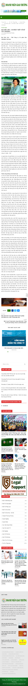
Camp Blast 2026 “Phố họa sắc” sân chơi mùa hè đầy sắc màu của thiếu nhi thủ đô (13, 433)
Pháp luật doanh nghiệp (12, 665)
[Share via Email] (18, 310)
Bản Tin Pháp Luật (14, 506)
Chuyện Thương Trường (14, 515)
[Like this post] (9, 310)
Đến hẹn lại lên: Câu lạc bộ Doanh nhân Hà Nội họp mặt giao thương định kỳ (20, 582)
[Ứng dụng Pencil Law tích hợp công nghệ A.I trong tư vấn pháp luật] (7, 442)
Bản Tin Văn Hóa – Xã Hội (14, 512)
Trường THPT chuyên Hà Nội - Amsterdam (10, 669)
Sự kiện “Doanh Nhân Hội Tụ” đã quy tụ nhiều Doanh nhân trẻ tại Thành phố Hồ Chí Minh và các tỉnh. (20, 563)
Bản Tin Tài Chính (14, 509)
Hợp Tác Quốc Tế (14, 528)
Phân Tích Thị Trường (14, 540)
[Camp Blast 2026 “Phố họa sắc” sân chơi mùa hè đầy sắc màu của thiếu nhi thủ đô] (14, 422)
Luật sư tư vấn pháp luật (16, 661)
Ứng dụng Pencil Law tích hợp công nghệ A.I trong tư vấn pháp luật (7, 449)
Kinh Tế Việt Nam (14, 537)
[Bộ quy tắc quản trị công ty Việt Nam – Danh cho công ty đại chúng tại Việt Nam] (21, 458)
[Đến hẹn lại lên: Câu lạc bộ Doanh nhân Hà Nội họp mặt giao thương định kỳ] (21, 575)
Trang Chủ (3, 22)
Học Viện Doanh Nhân (14, 525)
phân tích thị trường (6, 667)
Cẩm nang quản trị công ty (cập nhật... (14, 348)
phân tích (21, 665)
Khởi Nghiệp (14, 531)
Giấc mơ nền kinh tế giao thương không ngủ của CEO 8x (9, 624)
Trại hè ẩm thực (5, 671)
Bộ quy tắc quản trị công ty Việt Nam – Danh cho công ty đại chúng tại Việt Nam (20, 466)
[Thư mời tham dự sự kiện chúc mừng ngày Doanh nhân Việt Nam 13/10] (22, 633)
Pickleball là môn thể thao (17, 667)
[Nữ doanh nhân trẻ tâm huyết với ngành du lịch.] (7, 555)
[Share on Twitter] (15, 310)
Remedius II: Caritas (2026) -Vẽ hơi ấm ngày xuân (12, 384)
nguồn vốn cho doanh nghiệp (8, 663)
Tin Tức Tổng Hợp (13, 22)
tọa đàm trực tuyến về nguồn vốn (8, 673)
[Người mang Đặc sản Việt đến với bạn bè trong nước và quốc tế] (22, 642)
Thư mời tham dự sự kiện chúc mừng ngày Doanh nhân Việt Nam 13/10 (8, 633)
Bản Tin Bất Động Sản (14, 500)
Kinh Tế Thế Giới (14, 534)
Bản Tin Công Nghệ (14, 503)
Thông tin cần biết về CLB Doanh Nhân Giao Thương (7, 582)
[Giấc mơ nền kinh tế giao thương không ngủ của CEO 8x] (22, 625)
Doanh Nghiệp (14, 518)
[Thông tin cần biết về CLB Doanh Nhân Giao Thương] (7, 575)
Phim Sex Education (19, 663)
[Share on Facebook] (12, 310)
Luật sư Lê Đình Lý (5, 661)
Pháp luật (4, 665)
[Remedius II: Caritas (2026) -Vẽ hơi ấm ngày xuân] (21, 442)
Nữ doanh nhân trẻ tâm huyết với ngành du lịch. (7, 561)
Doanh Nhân (22, 22)
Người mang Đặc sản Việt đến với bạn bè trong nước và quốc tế (9, 642)
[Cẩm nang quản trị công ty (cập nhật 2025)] (14, 338)
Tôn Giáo (12, 671)
